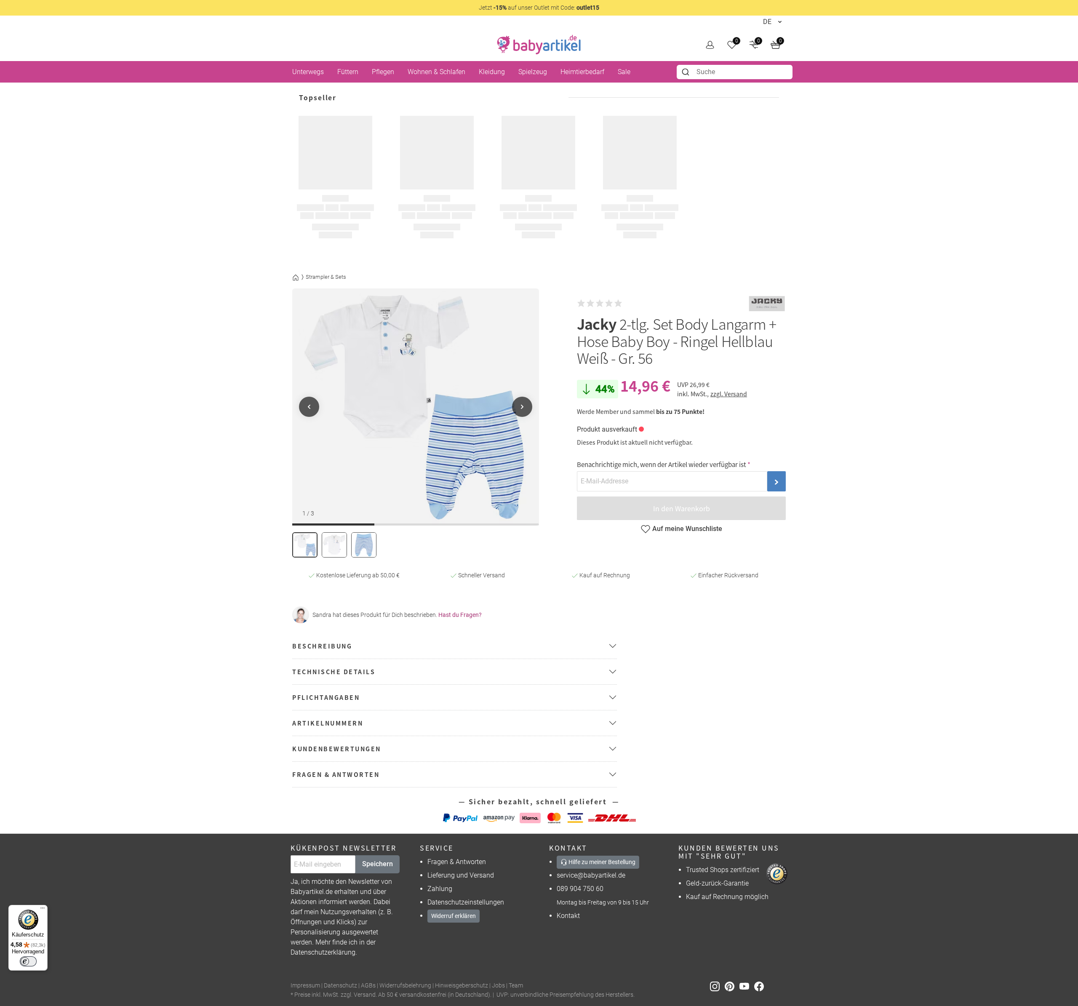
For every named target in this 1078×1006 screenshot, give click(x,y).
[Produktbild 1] (305, 545)
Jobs (498, 985)
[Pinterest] (732, 986)
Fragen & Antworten (456, 862)
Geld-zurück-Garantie (717, 883)
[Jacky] (767, 303)
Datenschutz (340, 985)
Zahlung (439, 889)
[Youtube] (746, 986)
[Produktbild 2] (334, 545)
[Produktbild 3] (363, 545)
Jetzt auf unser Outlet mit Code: (539, 7)
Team (516, 985)
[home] (539, 44)
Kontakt (568, 916)
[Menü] (42, 910)
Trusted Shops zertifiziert (722, 870)
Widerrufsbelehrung (405, 985)
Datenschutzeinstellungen (465, 902)
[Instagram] (717, 986)
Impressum (305, 985)
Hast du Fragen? (460, 614)
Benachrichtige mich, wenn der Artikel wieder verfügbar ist (661, 464)
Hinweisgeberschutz (461, 985)
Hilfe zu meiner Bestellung (601, 862)
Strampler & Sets (326, 277)
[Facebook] (760, 986)
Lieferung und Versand (460, 875)
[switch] (28, 961)
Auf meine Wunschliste (687, 529)
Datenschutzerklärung (323, 952)
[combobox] (734, 72)
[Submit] (686, 72)
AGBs (368, 985)
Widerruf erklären (453, 916)
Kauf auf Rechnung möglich (727, 897)
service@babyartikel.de (591, 875)
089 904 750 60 (580, 889)
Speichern (377, 864)
